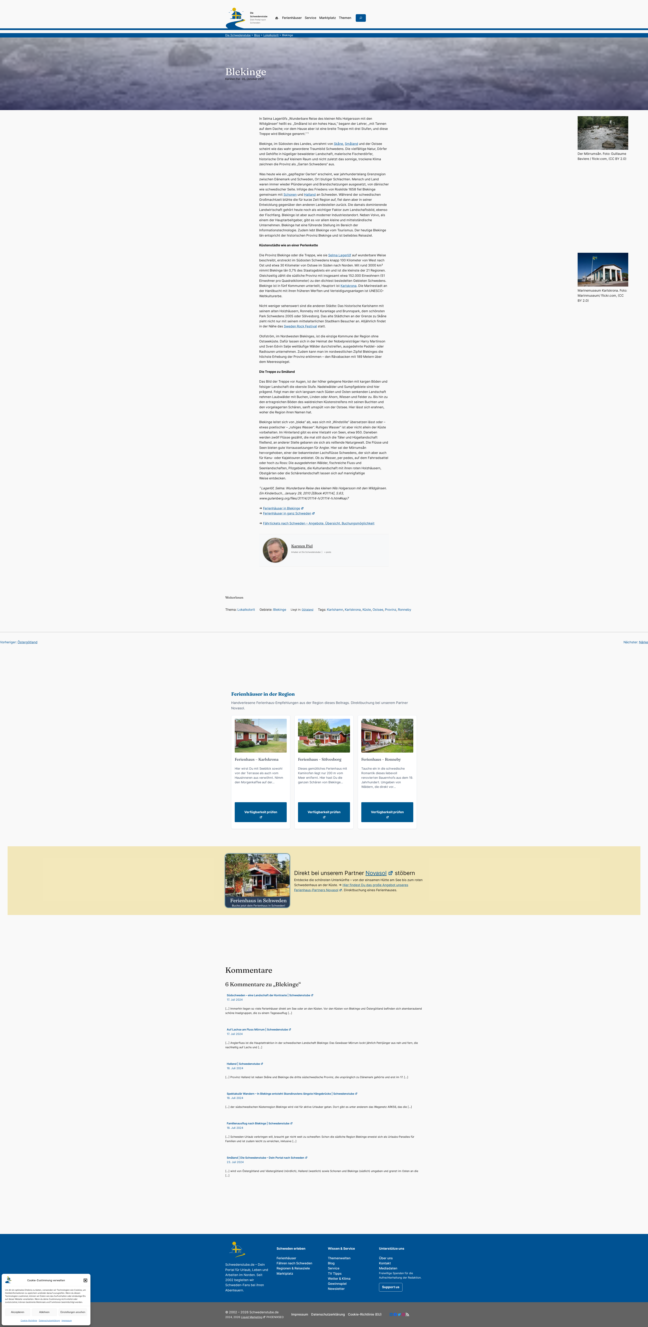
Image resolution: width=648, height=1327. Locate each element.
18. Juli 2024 (235, 1068)
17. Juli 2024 (235, 999)
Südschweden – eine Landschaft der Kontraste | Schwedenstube (268, 995)
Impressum (67, 1320)
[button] (85, 1280)
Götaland (307, 609)
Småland (351, 144)
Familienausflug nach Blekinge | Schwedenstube (258, 1123)
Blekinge (279, 610)
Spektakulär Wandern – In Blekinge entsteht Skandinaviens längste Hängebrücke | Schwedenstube (290, 1093)
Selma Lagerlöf (339, 255)
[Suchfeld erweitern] (361, 18)
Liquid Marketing (251, 1317)
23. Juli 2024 (235, 1162)
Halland (310, 195)
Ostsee (378, 610)
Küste (366, 610)
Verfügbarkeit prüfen (260, 812)
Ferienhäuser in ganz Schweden (287, 513)
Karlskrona (349, 286)
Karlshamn (335, 610)
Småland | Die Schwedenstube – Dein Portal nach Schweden (265, 1157)
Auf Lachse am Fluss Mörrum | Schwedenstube (257, 1029)
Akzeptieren (17, 1312)
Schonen (290, 195)
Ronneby (404, 610)
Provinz (390, 610)
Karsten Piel (232, 79)
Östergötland (27, 642)
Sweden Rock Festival (300, 326)
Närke (643, 642)
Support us (390, 1287)
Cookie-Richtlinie (29, 1320)
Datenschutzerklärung (49, 1320)
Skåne (338, 144)
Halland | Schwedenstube (243, 1063)
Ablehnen (44, 1312)
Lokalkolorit (246, 610)
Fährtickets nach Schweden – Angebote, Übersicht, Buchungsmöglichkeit (318, 523)
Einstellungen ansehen (72, 1312)
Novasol (376, 873)
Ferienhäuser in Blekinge (281, 508)
